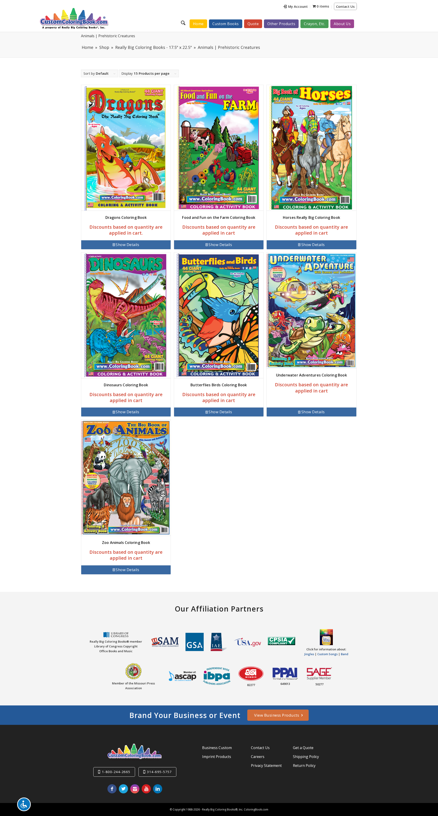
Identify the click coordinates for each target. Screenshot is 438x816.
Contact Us (345, 6)
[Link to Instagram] (134, 788)
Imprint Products (216, 756)
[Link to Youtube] (146, 788)
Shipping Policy (306, 756)
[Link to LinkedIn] (157, 788)
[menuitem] (295, 7)
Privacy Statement (266, 765)
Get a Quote (303, 747)
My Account (298, 6)
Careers (257, 756)
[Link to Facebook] (112, 788)
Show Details (127, 244)
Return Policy (304, 765)
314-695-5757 (159, 771)
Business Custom (217, 747)
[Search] (184, 22)
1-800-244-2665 (116, 771)
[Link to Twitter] (123, 788)
